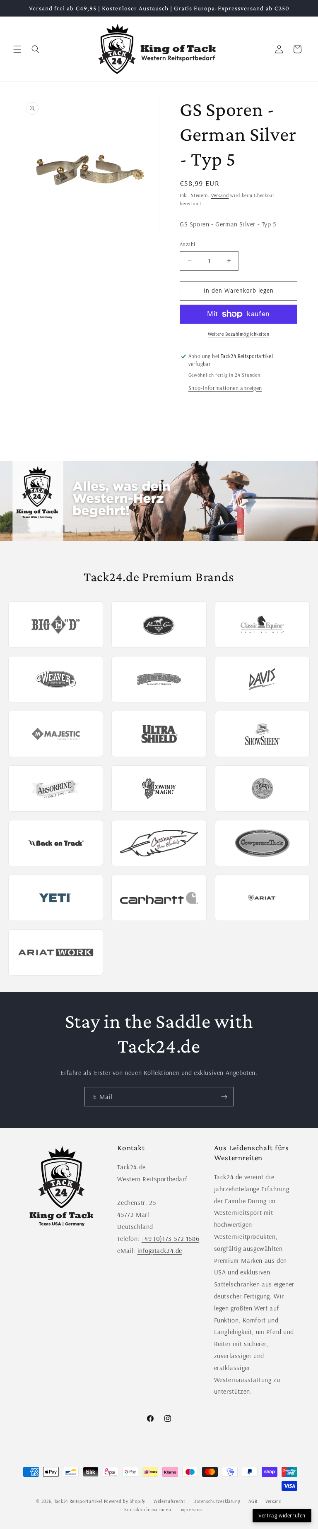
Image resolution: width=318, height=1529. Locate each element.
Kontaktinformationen (147, 1509)
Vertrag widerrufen (282, 1515)
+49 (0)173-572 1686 (170, 1238)
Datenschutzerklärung (216, 1501)
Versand (220, 195)
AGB (252, 1501)
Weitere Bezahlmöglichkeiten (239, 334)
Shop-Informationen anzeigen (225, 388)
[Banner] (159, 501)
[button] (17, 49)
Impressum (190, 1509)
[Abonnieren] (224, 1096)
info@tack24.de (159, 1250)
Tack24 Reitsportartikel (78, 1501)
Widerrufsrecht (170, 1501)
